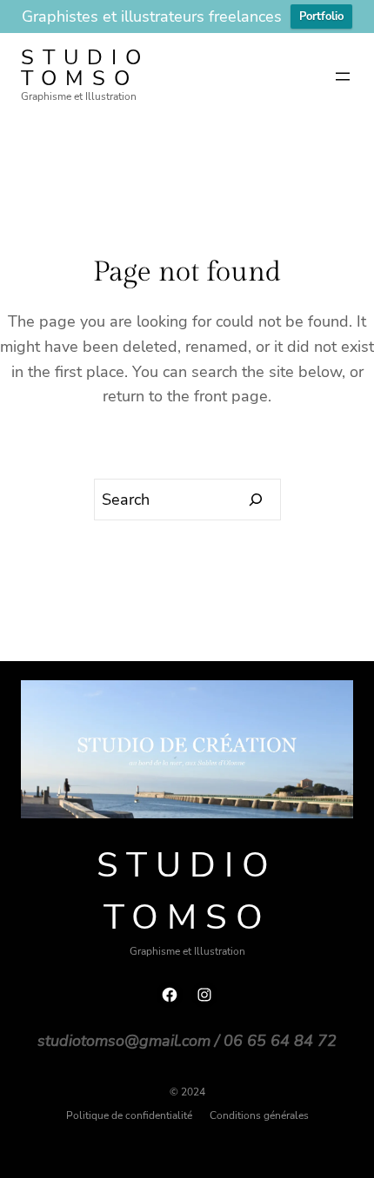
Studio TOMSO (85, 67)
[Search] (256, 499)
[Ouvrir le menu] (342, 76)
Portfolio (321, 16)
